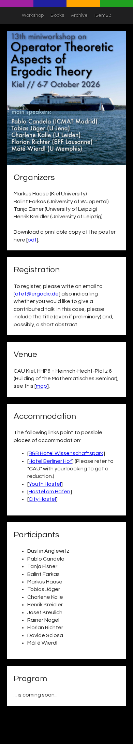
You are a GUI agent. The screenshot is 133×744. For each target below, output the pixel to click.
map (41, 386)
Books (57, 15)
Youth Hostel (45, 484)
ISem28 (102, 15)
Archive (79, 15)
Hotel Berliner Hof (50, 461)
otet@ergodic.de (37, 294)
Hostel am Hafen (49, 491)
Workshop (33, 15)
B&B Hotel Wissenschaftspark (66, 453)
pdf (32, 240)
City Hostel (42, 499)
